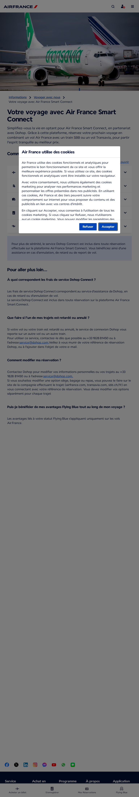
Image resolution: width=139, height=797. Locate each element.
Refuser (88, 226)
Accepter (108, 226)
